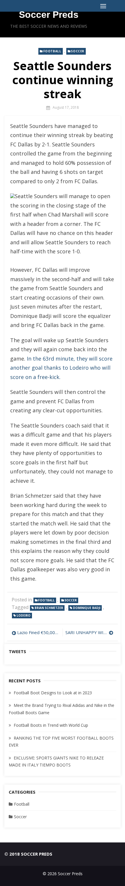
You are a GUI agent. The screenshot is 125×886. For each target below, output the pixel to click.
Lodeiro (24, 615)
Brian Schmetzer (49, 608)
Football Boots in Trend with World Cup (51, 725)
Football (52, 51)
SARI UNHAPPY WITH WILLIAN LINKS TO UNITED (89, 632)
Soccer (77, 51)
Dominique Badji (86, 608)
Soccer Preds (48, 14)
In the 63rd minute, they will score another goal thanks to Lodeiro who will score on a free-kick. (61, 367)
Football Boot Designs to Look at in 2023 (53, 692)
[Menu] (103, 6)
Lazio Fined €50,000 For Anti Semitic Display (38, 632)
